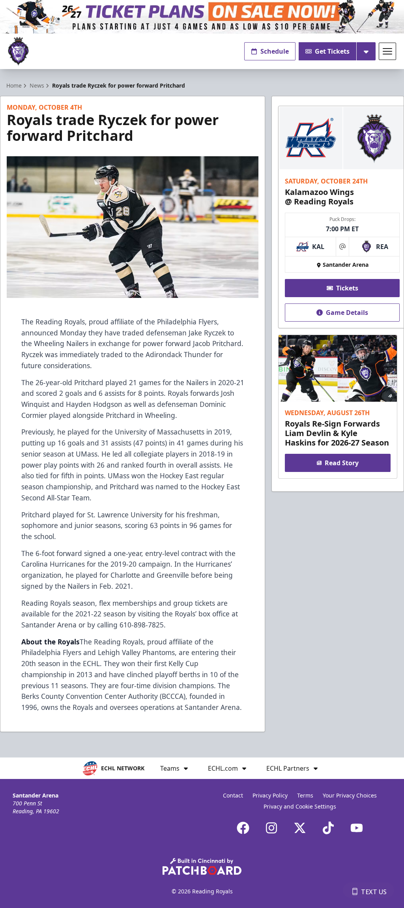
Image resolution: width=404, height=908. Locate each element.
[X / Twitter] (300, 828)
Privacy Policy (270, 795)
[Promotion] (202, 17)
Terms (305, 795)
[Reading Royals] (18, 51)
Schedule (274, 51)
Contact (233, 795)
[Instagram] (271, 828)
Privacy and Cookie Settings (300, 806)
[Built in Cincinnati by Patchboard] (202, 866)
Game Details (347, 312)
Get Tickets (332, 51)
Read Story (342, 463)
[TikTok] (328, 828)
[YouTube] (357, 828)
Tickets (347, 288)
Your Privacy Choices (350, 795)
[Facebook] (243, 828)
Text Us (374, 891)
